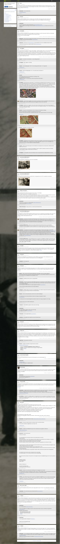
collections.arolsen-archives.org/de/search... (39, 418)
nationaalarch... (21, 481)
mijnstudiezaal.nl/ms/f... (22, 12)
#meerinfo (19, 386)
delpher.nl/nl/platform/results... (38, 24)
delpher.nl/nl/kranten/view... (37, 202)
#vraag (27, 7)
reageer (19, 8)
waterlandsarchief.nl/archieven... (23, 345)
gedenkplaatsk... (32, 376)
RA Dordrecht (7, 18)
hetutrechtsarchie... (35, 39)
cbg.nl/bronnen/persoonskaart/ (38, 536)
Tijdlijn (18, 0)
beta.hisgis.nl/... (21, 114)
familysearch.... (33, 518)
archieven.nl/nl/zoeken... (27, 235)
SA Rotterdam (7, 21)
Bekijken (25, 348)
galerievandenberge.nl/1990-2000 (40, 25)
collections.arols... (21, 425)
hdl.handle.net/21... (22, 67)
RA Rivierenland (7, 20)
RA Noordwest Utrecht (8, 19)
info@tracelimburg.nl (53, 230)
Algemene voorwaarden (7, 26)
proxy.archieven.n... (29, 203)
